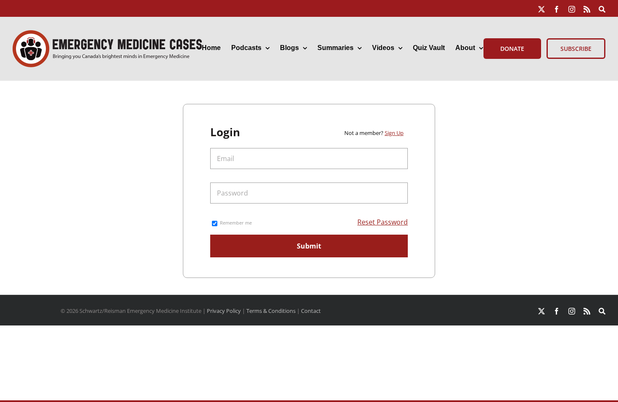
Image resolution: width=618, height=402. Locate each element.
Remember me (235, 223)
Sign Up (394, 133)
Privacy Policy (224, 311)
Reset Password (382, 222)
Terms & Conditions (271, 311)
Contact (311, 311)
